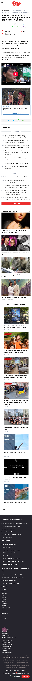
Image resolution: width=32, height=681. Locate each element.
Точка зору (4, 633)
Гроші (3, 595)
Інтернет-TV (4, 650)
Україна (3, 589)
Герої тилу (4, 616)
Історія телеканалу (6, 640)
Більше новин (16, 203)
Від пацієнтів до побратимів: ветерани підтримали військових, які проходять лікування (16, 402)
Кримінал (3, 601)
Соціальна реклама (6, 646)
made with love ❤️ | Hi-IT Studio (16, 672)
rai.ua (10, 657)
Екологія (3, 597)
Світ (2, 591)
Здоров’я (3, 599)
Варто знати (4, 593)
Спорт (3, 609)
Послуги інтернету (6, 648)
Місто (3, 611)
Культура (4, 603)
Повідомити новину (6, 652)
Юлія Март (7, 31)
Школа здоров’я (5, 635)
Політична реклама (6, 644)
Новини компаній (5, 607)
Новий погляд (5, 625)
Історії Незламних (6, 618)
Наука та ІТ (4, 605)
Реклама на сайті (5, 642)
